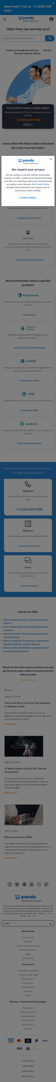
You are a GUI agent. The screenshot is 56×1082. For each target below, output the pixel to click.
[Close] (51, 159)
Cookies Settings (28, 197)
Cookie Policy (42, 184)
